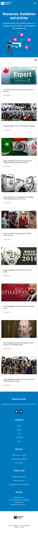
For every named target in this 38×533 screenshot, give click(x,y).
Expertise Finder (19, 399)
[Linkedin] (21, 412)
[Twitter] (16, 412)
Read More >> (7, 95)
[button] (34, 3)
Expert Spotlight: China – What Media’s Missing (18, 126)
